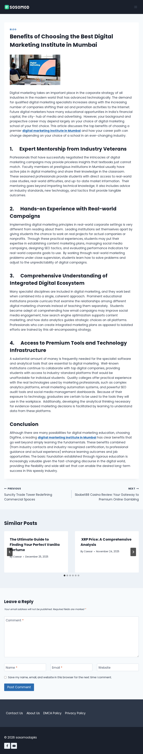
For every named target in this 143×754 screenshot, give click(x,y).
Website (104, 668)
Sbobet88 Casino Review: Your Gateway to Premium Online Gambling (107, 494)
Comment (15, 620)
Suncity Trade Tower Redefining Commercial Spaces (28, 494)
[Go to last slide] (10, 552)
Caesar (17, 556)
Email (57, 668)
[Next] (133, 552)
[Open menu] (135, 7)
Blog (13, 29)
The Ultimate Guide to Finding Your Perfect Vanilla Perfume (35, 544)
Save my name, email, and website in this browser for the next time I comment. (60, 677)
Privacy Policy (75, 713)
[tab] (64, 575)
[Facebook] (7, 746)
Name (11, 668)
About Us (33, 713)
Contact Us (14, 713)
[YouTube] (14, 746)
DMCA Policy (52, 713)
